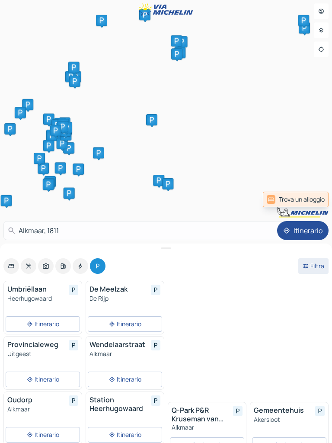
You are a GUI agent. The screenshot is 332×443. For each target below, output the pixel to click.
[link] (296, 199)
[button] (43, 168)
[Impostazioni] (321, 30)
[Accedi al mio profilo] (321, 11)
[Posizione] (321, 49)
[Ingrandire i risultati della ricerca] (166, 248)
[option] (11, 266)
